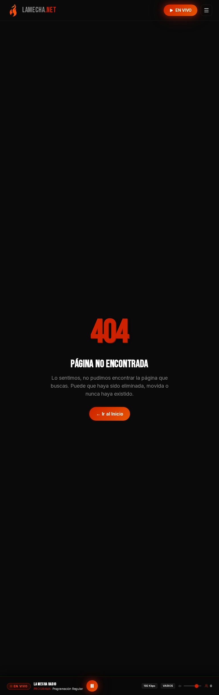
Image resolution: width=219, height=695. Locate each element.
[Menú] (206, 10)
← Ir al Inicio (109, 414)
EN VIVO (183, 10)
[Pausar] (92, 686)
